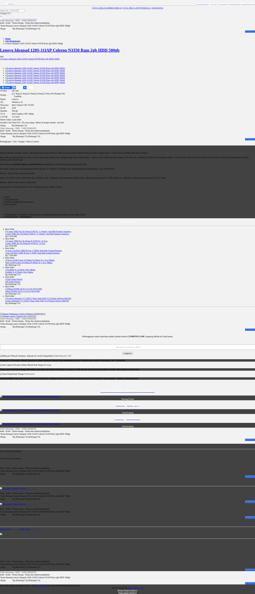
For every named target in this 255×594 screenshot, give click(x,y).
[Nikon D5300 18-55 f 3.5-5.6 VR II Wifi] (23, 289)
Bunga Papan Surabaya (127, 590)
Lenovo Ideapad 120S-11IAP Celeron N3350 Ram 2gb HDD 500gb (60, 50)
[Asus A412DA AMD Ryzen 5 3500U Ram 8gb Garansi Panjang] (33, 251)
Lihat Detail (250, 31)
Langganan (127, 353)
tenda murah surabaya (127, 593)
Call (141, 588)
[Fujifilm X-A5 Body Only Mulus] (20, 270)
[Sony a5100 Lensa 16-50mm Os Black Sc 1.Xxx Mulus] (29, 260)
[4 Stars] (38, 93)
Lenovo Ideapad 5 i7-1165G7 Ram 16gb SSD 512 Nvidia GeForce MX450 (37, 301)
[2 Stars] (23, 93)
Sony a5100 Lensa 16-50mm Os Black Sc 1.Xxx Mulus (28, 262)
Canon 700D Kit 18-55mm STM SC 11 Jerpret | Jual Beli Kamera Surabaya (37, 234)
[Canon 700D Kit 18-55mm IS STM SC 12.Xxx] (26, 241)
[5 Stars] (46, 93)
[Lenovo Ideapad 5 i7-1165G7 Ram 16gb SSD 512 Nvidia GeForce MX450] (38, 298)
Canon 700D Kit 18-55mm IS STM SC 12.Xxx (25, 243)
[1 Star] (15, 93)
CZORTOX (41, 585)
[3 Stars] (31, 93)
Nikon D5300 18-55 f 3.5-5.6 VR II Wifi (22, 291)
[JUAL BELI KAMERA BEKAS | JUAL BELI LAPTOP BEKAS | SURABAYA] (127, 8)
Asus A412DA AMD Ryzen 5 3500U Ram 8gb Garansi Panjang (32, 253)
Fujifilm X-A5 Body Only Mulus (19, 272)
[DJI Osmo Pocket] (13, 279)
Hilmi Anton (133, 588)
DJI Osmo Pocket (12, 282)
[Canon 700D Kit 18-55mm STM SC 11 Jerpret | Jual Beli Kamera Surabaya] (38, 231)
